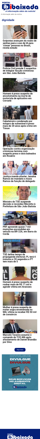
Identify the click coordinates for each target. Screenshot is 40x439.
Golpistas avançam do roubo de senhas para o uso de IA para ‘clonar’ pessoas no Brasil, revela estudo (19, 44)
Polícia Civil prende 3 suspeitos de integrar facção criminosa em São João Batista (19, 70)
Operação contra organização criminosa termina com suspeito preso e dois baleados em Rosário (19, 152)
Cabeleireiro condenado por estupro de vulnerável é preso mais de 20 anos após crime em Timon (20, 125)
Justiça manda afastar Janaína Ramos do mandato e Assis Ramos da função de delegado (19, 179)
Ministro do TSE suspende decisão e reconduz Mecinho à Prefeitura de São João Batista (19, 204)
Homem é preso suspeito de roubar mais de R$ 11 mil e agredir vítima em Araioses (18, 284)
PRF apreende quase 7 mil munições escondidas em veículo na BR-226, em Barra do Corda (20, 230)
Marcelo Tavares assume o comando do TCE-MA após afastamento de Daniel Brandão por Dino (20, 338)
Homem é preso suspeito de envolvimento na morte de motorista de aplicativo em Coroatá (18, 97)
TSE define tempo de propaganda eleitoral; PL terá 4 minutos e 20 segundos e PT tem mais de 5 (19, 258)
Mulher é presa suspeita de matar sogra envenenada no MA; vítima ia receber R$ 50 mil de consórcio (19, 311)
